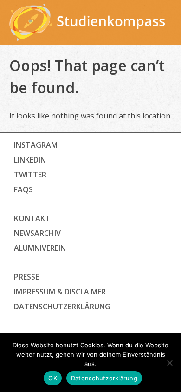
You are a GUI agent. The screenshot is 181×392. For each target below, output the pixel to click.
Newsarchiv (37, 233)
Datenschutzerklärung (104, 378)
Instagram (36, 145)
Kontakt (32, 218)
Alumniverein (40, 248)
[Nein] (169, 362)
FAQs (23, 189)
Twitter (30, 175)
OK (52, 378)
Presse (26, 277)
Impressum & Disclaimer (60, 292)
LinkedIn (30, 160)
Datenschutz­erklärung (62, 306)
